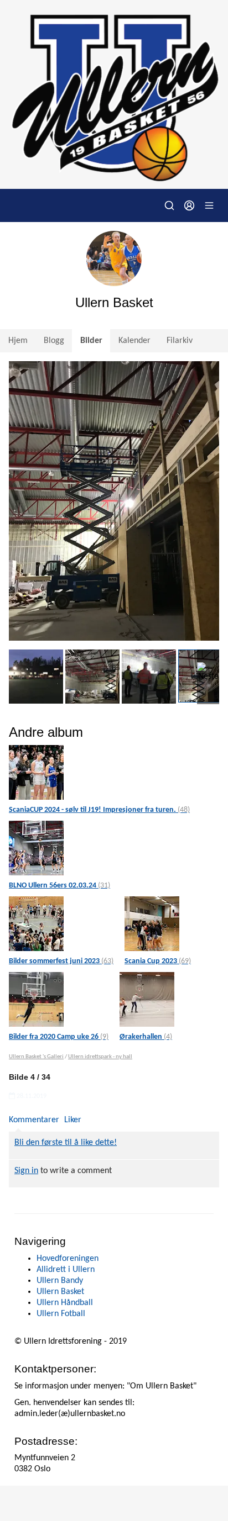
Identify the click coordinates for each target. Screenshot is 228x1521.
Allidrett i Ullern (66, 1269)
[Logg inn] (189, 205)
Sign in (26, 1170)
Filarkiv (180, 340)
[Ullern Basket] (114, 94)
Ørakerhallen (146, 1037)
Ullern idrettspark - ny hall (100, 1057)
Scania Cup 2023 (158, 961)
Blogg (54, 340)
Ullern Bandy (60, 1280)
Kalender (134, 340)
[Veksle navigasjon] (209, 205)
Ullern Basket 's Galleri (36, 1057)
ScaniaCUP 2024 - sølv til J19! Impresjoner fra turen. (99, 810)
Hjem (18, 340)
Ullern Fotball (61, 1313)
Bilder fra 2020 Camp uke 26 (58, 1037)
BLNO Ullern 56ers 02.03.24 (59, 885)
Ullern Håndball (65, 1302)
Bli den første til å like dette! (65, 1142)
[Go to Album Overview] (36, 772)
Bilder (91, 340)
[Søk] (169, 205)
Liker (72, 1120)
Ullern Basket (60, 1291)
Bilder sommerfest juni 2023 (61, 961)
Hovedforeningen (68, 1258)
